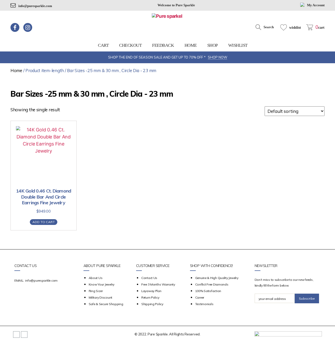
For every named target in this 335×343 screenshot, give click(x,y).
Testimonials (204, 304)
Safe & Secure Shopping (106, 304)
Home (191, 45)
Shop (212, 45)
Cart (103, 45)
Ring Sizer (96, 291)
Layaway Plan (151, 291)
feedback (163, 45)
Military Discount (100, 297)
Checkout (130, 45)
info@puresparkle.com (35, 6)
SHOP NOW (217, 57)
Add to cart (43, 222)
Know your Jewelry (101, 284)
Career (199, 297)
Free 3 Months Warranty (158, 284)
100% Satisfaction (208, 291)
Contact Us (149, 278)
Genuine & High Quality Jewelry (216, 278)
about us (96, 278)
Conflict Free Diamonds (211, 284)
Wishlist (238, 45)
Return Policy (150, 297)
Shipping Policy (152, 304)
